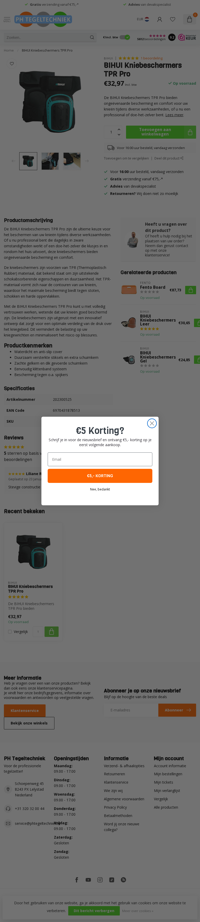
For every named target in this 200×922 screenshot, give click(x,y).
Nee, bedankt (100, 489)
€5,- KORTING (100, 475)
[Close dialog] (152, 423)
